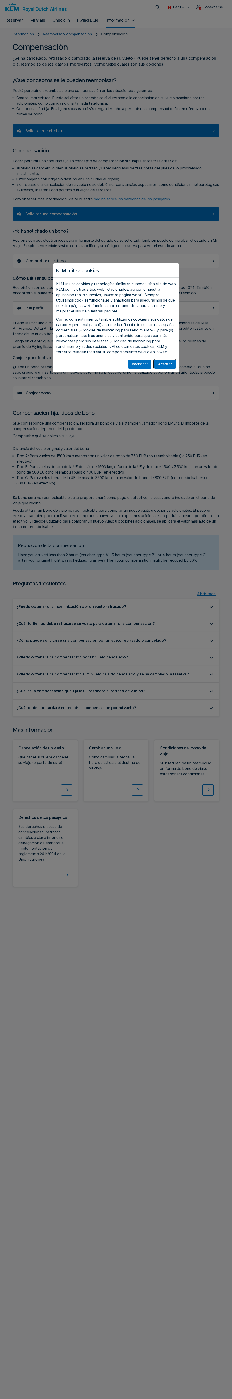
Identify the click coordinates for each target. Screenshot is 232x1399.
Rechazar (140, 364)
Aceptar (165, 364)
